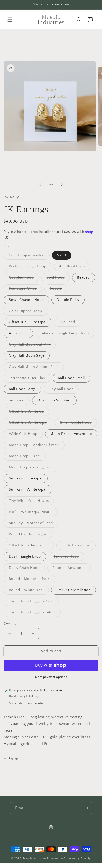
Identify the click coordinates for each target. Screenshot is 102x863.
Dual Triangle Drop (25, 557)
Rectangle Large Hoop (30, 267)
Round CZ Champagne (30, 535)
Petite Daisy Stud (79, 546)
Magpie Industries (35, 858)
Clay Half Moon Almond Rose (36, 368)
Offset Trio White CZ (29, 412)
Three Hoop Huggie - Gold (34, 602)
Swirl (61, 255)
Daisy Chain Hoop (27, 569)
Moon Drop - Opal (27, 457)
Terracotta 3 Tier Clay (29, 379)
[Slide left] (40, 184)
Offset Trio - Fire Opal (27, 322)
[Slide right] (61, 184)
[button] (9, 19)
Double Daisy (68, 300)
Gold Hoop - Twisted (29, 256)
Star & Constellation (73, 590)
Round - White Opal (29, 591)
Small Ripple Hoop (78, 423)
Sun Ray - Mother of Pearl (33, 524)
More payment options (51, 677)
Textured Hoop (69, 557)
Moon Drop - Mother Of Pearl (37, 446)
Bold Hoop (58, 278)
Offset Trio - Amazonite (31, 546)
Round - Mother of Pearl (32, 580)
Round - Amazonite (71, 569)
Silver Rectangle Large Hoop (67, 334)
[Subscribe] (86, 808)
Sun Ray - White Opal (27, 490)
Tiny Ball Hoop (64, 390)
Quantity (10, 623)
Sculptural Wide (25, 290)
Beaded (83, 278)
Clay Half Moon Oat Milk (32, 345)
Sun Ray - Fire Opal (25, 478)
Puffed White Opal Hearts (33, 513)
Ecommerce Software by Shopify (69, 858)
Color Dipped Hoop (28, 312)
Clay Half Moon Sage (26, 356)
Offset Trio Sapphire (54, 400)
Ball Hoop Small (71, 378)
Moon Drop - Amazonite (71, 434)
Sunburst (19, 401)
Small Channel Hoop (26, 300)
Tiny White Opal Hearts (31, 502)
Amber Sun (18, 333)
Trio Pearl (69, 323)
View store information (27, 703)
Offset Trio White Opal (30, 423)
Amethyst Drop (74, 267)
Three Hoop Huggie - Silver (35, 613)
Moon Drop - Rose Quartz (33, 468)
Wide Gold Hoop (26, 435)
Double (58, 290)
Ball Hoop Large (22, 389)
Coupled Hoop (24, 278)
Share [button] (13, 759)
